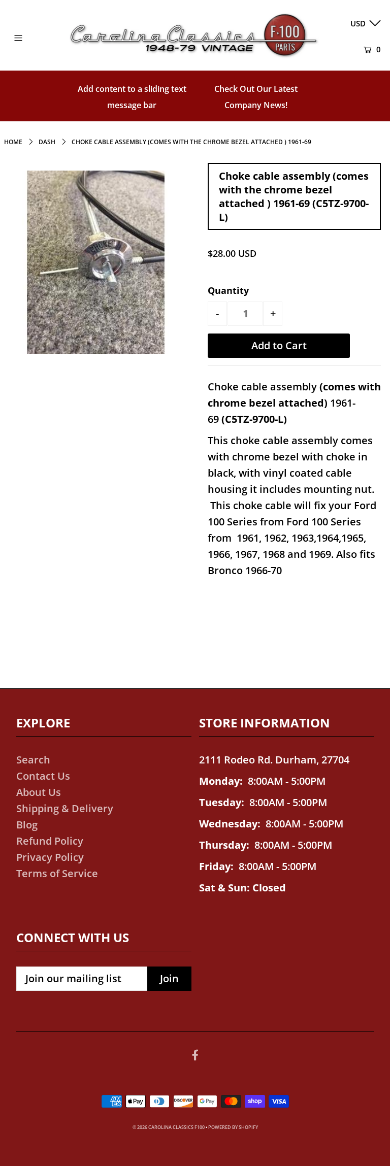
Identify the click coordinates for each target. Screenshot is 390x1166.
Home (13, 142)
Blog (27, 824)
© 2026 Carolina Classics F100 (169, 1127)
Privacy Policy (50, 857)
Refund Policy (49, 841)
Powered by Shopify (233, 1127)
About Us (38, 792)
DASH (47, 142)
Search (33, 760)
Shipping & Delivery (64, 808)
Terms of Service (57, 873)
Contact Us (43, 776)
